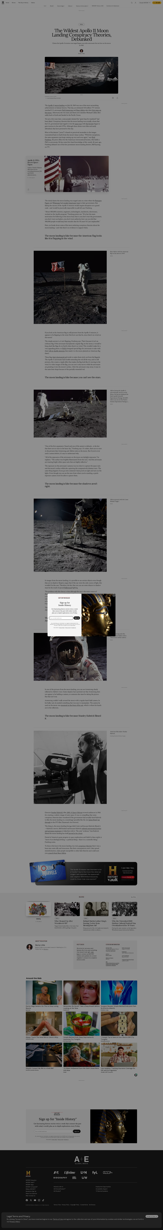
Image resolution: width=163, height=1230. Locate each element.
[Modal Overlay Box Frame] (81, 615)
